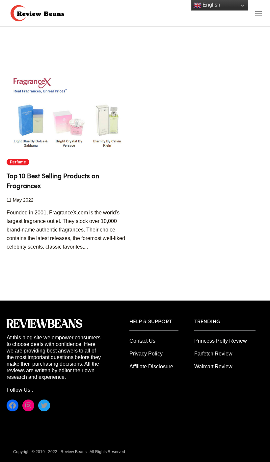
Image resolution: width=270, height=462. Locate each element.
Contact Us (142, 341)
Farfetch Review (213, 353)
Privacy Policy (146, 353)
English (210, 5)
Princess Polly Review (220, 341)
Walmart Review (213, 366)
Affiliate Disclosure (151, 366)
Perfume (18, 162)
